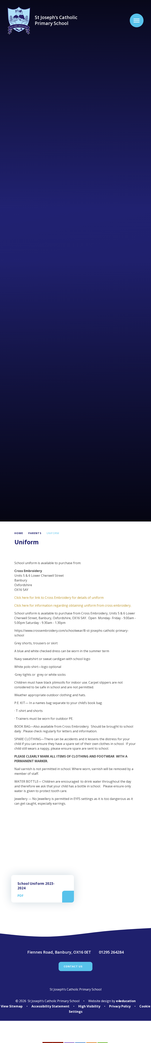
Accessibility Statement (50, 1006)
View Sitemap (12, 1006)
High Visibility (89, 1006)
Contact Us (73, 966)
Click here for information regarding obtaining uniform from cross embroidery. (73, 605)
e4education (126, 1001)
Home (18, 533)
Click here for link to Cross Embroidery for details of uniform (59, 597)
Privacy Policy (120, 1006)
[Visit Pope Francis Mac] (75, 1034)
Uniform (53, 533)
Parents (34, 533)
